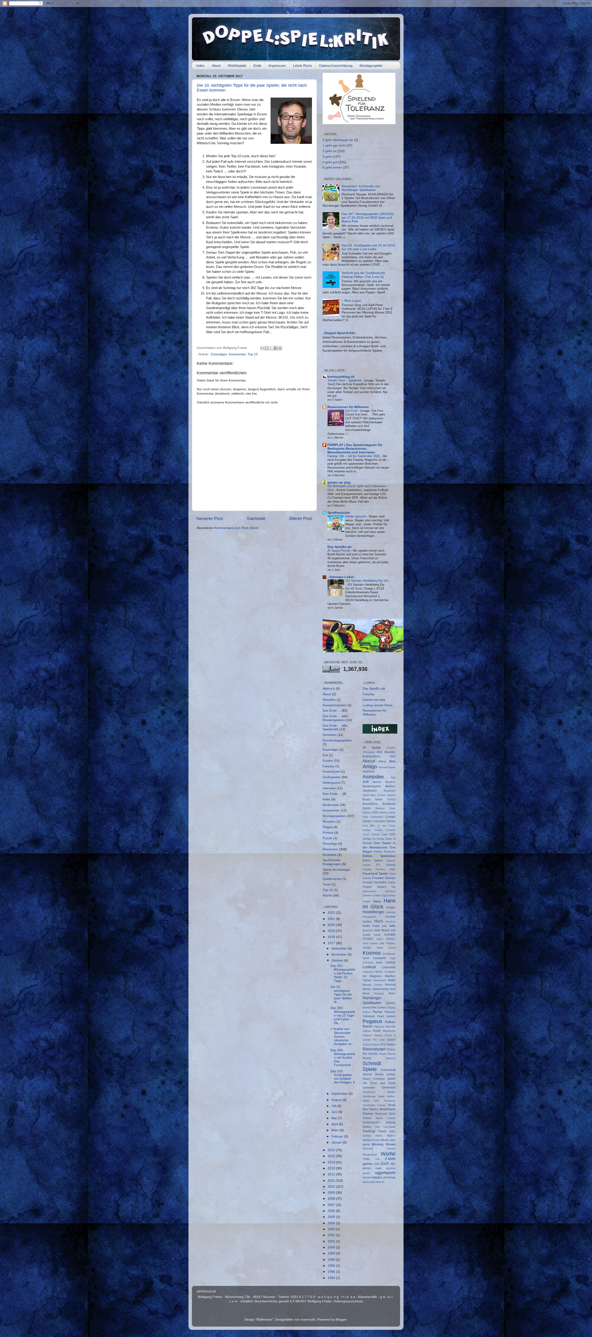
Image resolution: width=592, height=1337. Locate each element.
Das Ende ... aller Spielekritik (335, 727)
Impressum (277, 66)
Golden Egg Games (384, 895)
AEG (392, 756)
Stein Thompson (384, 1100)
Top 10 (252, 354)
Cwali (384, 834)
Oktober (337, 960)
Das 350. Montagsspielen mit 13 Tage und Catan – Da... (342, 1015)
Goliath (366, 901)
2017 (332, 943)
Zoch (385, 1163)
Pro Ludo (379, 1039)
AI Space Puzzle (339, 550)
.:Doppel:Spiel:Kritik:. (340, 333)
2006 (332, 1211)
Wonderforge (370, 1154)
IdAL (384, 926)
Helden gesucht (356, 516)
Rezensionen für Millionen (348, 407)
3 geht (327, 156)
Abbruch (329, 688)
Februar (337, 1136)
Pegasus (372, 1021)
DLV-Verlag (378, 838)
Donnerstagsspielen (337, 740)
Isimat (377, 934)
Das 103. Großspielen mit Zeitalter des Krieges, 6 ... (342, 1079)
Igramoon (368, 930)
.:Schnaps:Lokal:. (341, 577)
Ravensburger (374, 1049)
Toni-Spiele (389, 1126)
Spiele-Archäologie (336, 869)
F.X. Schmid (385, 865)
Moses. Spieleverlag (376, 989)
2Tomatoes (369, 752)
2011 (332, 1180)
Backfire (377, 782)
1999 (332, 1253)
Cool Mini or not (374, 825)
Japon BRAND (385, 938)
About (216, 66)
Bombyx (380, 808)
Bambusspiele (372, 786)
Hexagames (369, 916)
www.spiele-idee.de (373, 1181)
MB (364, 976)
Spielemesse (332, 879)
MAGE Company (385, 971)
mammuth (308, 1319)
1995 (332, 1271)
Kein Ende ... (332, 794)
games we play (339, 482)
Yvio (377, 1159)
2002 (332, 1235)
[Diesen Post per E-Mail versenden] (262, 348)
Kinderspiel (331, 805)
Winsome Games (379, 1148)
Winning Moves (383, 1144)
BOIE (366, 782)
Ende (257, 66)
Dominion (329, 735)
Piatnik (367, 1026)
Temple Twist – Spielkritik (345, 380)
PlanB (376, 1031)
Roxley (367, 1058)
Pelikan (390, 1022)
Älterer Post (300, 518)
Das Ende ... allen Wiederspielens (335, 718)
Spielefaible (369, 1087)
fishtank (367, 1177)
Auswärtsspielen (334, 705)
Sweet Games (385, 1118)
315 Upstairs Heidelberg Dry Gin (366, 580)
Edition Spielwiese (379, 856)
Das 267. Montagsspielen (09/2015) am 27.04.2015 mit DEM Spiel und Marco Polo (368, 217)
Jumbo (367, 947)
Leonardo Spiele (373, 962)
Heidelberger (373, 912)
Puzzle (327, 838)
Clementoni (376, 816)
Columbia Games (384, 821)
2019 (332, 931)
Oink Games (378, 1007)
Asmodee (373, 777)
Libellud (390, 962)
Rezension (330, 849)
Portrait (328, 832)
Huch (378, 921)
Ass (393, 777)
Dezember (339, 948)
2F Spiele (372, 747)
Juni (334, 1112)
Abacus (369, 761)
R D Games (388, 1044)
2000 (332, 1247)
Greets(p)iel (331, 771)
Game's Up (386, 886)
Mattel (391, 980)
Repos (391, 1049)
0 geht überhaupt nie (338, 140)
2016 (332, 1150)
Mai (334, 1118)
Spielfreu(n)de (338, 512)
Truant (382, 1131)
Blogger (341, 1319)
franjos (377, 1177)
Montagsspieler (371, 66)
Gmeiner (367, 895)
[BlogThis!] (267, 348)
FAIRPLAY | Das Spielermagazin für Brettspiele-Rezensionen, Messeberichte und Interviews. (354, 448)
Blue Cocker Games (383, 795)
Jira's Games (370, 943)
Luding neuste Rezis (377, 705)
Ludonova (368, 971)
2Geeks (390, 747)
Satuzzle (390, 1058)
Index (200, 66)
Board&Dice (370, 803)
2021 (332, 919)
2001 (332, 1241)
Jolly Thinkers (387, 943)
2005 (332, 1217)
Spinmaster (369, 1092)
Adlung (382, 761)
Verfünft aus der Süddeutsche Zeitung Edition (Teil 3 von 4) (363, 274)
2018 (332, 937)
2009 (332, 1192)
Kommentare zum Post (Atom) (236, 528)
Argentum (369, 771)
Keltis (326, 799)
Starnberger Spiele (374, 1096)
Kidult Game (386, 947)
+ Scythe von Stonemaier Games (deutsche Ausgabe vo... (342, 1036)
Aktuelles (329, 699)
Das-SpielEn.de (339, 547)
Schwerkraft (388, 1070)
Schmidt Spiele (372, 1066)
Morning (390, 984)
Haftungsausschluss (348, 1301)
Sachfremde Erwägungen (332, 862)
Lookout (369, 967)
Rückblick (329, 855)
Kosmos (372, 953)
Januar (336, 1142)
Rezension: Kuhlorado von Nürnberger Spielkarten (361, 188)
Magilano (376, 976)
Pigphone (379, 1026)
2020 (332, 925)
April (335, 1124)
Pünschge (330, 843)
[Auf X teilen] (271, 348)
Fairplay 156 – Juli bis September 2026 (354, 456)
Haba (377, 901)
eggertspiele (385, 1173)
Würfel (327, 895)
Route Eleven (387, 1053)
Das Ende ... (332, 710)
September (339, 1093)
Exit (325, 755)
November (339, 954)
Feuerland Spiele (375, 873)
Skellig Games (385, 1074)
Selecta (367, 1074)
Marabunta (380, 980)
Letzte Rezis (302, 66)
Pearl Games (386, 1016)
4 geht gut (330, 162)
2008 (332, 1198)
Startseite (256, 518)
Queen (391, 1039)
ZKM (376, 1163)
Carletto (382, 812)
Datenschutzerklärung (335, 66)
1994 (332, 1278)
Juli (334, 1106)
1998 (332, 1259)
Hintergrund (331, 782)
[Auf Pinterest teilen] (280, 348)
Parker (377, 1012)
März (335, 1130)
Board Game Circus (379, 799)
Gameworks (369, 891)
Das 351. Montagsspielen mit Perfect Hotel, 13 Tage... (342, 973)
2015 (332, 1156)
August (336, 1100)
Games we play (374, 699)
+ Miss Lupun (351, 300)
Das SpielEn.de (374, 688)
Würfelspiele (237, 66)
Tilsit (377, 1126)
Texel (326, 884)
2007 (332, 1205)
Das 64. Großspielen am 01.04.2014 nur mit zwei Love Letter (368, 247)
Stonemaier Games (374, 1105)
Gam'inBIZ (380, 882)
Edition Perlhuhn (384, 851)
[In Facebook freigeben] (275, 348)
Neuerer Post (210, 518)
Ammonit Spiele (386, 767)
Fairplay (328, 766)
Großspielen (332, 777)
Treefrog (369, 1131)
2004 (332, 1223)
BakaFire (390, 782)
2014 (332, 1162)
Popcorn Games (373, 1035)
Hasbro (390, 907)
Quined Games (371, 1044)
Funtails (368, 882)
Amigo (370, 766)
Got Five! (352, 410)
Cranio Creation (385, 830)
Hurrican (390, 921)
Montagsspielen (334, 816)
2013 (332, 1168)
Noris (392, 993)
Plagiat (328, 827)
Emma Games (373, 860)
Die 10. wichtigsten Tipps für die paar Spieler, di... (341, 994)
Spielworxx (388, 1087)
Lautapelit (379, 958)
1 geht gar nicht (334, 145)
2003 (332, 1229)
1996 (332, 1265)
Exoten (328, 760)
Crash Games (371, 834)
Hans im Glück (379, 904)
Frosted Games (383, 878)
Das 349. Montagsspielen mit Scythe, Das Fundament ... (342, 1057)
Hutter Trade (371, 926)
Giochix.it (390, 891)
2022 (332, 912)
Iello (392, 926)
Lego (392, 958)
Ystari (366, 1159)
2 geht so (329, 151)
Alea (392, 761)
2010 (332, 1186)
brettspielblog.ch (341, 376)
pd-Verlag (389, 1177)
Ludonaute (388, 967)
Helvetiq (390, 912)
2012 (332, 1174)
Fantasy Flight (385, 869)
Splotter (391, 1092)
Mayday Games (372, 984)
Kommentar (237, 354)
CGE (375, 812)
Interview (329, 788)
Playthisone (388, 1031)
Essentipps (219, 354)
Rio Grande (370, 1053)
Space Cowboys (374, 1078)
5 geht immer (332, 167)
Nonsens (329, 821)
